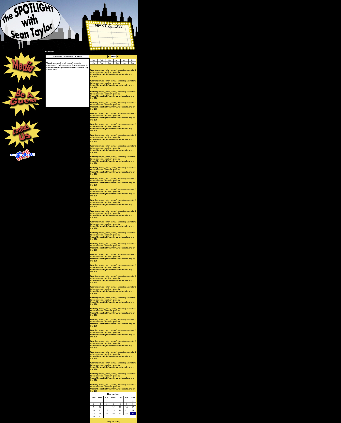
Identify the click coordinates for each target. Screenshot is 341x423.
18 (107, 410)
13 (120, 407)
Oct (117, 63)
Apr (117, 60)
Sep (109, 63)
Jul (94, 63)
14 (126, 407)
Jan (94, 60)
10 (100, 407)
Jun (132, 60)
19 (113, 410)
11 (107, 407)
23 (93, 413)
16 (93, 410)
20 (120, 410)
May (124, 60)
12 (113, 407)
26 (113, 413)
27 (120, 413)
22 (133, 410)
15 (133, 407)
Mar (109, 60)
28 (126, 413)
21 (126, 410)
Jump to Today (113, 421)
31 (100, 417)
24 (100, 413)
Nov (124, 63)
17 (100, 410)
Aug (101, 63)
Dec (132, 63)
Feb (101, 60)
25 (107, 413)
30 (93, 417)
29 (133, 413)
